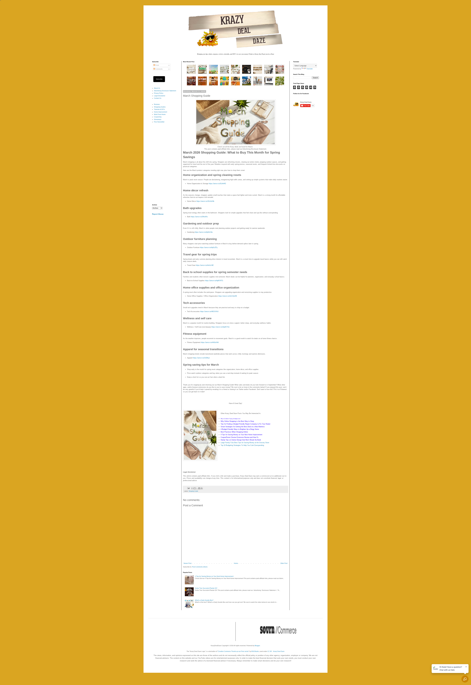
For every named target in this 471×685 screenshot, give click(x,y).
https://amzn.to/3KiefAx (199, 217)
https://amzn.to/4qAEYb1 (220, 327)
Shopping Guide (193, 491)
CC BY (270, 651)
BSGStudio (255, 651)
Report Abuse (158, 214)
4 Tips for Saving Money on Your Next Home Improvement (214, 576)
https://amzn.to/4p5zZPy (209, 247)
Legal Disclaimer (159, 96)
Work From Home (160, 114)
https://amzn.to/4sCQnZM (227, 296)
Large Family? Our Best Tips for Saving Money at (238, 443)
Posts (157, 65)
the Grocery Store (262, 443)
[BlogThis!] (194, 488)
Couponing (157, 117)
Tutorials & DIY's (159, 109)
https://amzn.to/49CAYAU (209, 311)
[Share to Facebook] (199, 488)
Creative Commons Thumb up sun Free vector (233, 651)
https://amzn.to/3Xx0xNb (205, 201)
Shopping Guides (160, 107)
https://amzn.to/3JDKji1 (201, 358)
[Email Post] (188, 488)
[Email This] (192, 488)
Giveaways (157, 119)
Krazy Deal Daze (278, 651)
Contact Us (157, 98)
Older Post (283, 563)
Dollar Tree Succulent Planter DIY (206, 588)
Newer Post (187, 563)
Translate (309, 69)
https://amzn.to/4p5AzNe (204, 232)
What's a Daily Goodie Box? (204, 600)
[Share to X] (197, 488)
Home (236, 563)
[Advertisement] (165, 163)
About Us (157, 88)
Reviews (157, 104)
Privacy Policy (158, 93)
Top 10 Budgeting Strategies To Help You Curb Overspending (242, 445)
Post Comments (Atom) (199, 567)
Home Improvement (160, 112)
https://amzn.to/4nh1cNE (205, 265)
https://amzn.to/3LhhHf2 (217, 183)
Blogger (257, 645)
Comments (159, 69)
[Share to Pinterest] (201, 488)
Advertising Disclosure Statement (165, 91)
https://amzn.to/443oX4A (210, 342)
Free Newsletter (159, 122)
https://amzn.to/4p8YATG (214, 280)
